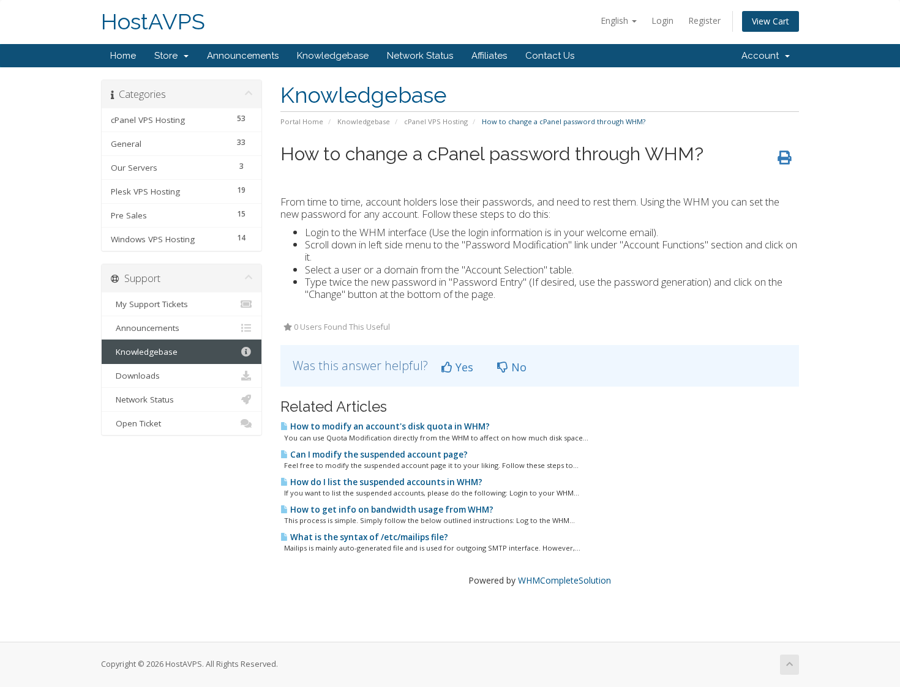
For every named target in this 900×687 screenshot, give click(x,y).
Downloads (135, 375)
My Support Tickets (149, 304)
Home (123, 55)
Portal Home (301, 121)
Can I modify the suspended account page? (378, 454)
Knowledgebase (333, 55)
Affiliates (489, 55)
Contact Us (549, 55)
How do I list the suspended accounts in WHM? (385, 482)
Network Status (420, 55)
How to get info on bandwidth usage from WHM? (390, 509)
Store (168, 55)
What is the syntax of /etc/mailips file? (368, 537)
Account (762, 55)
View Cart (770, 21)
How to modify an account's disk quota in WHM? (389, 426)
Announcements (243, 55)
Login (662, 20)
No (517, 367)
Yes (462, 367)
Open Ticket (136, 423)
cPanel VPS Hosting (436, 121)
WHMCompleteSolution (564, 580)
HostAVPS (153, 22)
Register (704, 20)
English (616, 20)
